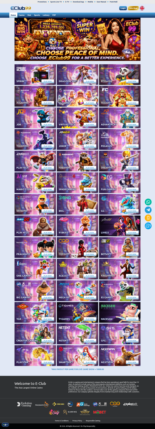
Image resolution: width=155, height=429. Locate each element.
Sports (37, 15)
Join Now (133, 8)
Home (13, 15)
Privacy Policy (77, 421)
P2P (54, 15)
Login (123, 8)
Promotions (42, 2)
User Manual (101, 2)
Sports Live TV (56, 2)
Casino (22, 15)
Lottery (46, 15)
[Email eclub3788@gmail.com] (148, 225)
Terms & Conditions (62, 421)
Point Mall (113, 2)
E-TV (67, 2)
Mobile (90, 2)
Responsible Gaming (93, 421)
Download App (78, 2)
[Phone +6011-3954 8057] (148, 217)
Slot (29, 15)
